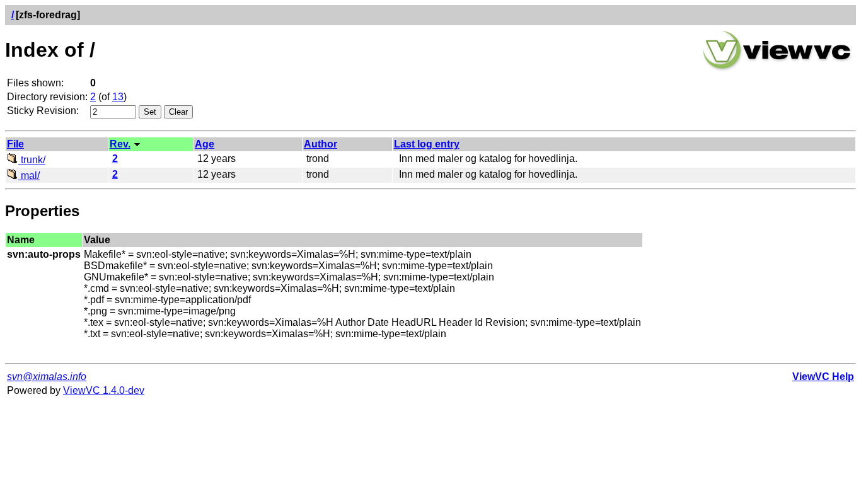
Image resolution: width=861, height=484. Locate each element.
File (15, 144)
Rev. (120, 144)
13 (118, 96)
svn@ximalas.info (46, 376)
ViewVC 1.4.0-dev (103, 390)
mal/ (29, 175)
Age (204, 144)
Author (320, 144)
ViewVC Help (823, 376)
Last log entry (426, 144)
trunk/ (31, 159)
